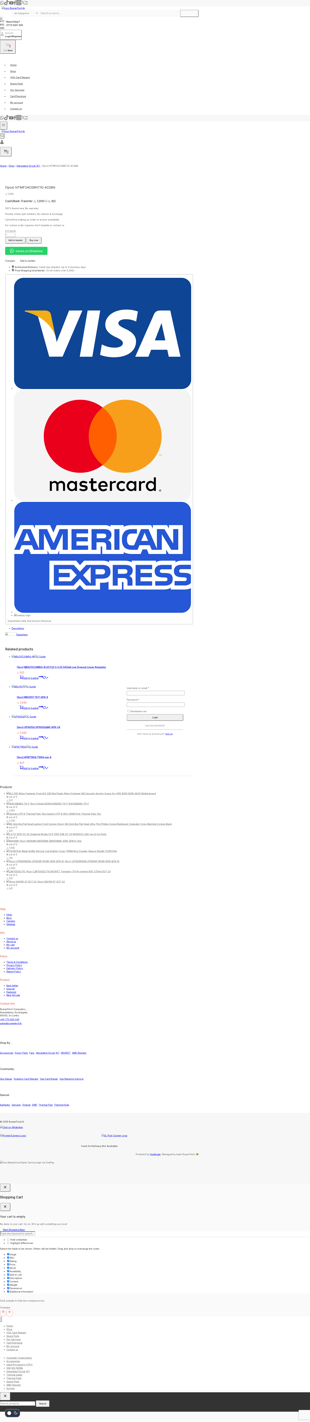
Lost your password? (155, 725)
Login (155, 717)
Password (138, 699)
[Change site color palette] (12, 1413)
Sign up (169, 734)
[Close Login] (5, 1188)
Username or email (143, 687)
